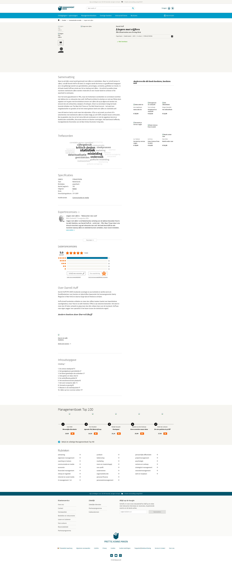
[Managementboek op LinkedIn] (111, 555)
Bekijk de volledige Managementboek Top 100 (78, 442)
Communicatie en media (75, 20)
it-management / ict (65, 480)
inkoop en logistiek (64, 474)
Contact (60, 508)
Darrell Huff (120, 26)
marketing (100, 461)
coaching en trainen (64, 461)
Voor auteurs (62, 523)
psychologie (139, 461)
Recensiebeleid (63, 527)
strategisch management (143, 467)
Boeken (64, 20)
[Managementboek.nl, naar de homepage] (66, 10)
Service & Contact (160, 548)
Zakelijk (92, 501)
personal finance (102, 477)
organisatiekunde (102, 474)
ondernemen (101, 470)
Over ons (61, 504)
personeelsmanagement (105, 480)
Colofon (96, 548)
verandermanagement (143, 470)
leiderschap (100, 458)
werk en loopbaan (141, 474)
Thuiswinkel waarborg (66, 548)
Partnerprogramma (64, 531)
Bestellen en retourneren (66, 516)
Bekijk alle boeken (63, 344)
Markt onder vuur (167, 141)
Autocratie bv (137, 109)
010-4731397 (170, 15)
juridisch (99, 455)
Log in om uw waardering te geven (98, 277)
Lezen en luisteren (64, 519)
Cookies (113, 548)
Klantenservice (63, 501)
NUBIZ (74, 189)
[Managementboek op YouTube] (116, 555)
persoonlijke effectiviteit (143, 455)
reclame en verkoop (141, 464)
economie (61, 467)
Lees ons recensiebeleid (74, 277)
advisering (61, 455)
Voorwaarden (62, 512)
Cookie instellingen (124, 548)
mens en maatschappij (104, 464)
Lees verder (69, 230)
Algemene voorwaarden (83, 548)
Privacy (105, 548)
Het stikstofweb (167, 109)
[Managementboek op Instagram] (120, 555)
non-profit (100, 467)
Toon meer (89, 240)
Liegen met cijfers (88, 20)
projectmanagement (142, 458)
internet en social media (66, 477)
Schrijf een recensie (75, 273)
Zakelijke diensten (95, 504)
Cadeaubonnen (94, 512)
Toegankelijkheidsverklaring (142, 548)
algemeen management (66, 458)
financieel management (66, 470)
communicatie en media (66, 464)
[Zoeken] (133, 8)
